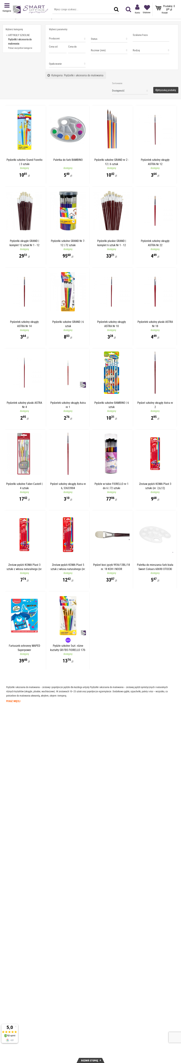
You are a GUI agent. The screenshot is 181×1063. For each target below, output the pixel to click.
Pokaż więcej (13, 701)
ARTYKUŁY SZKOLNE (19, 35)
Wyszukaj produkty (167, 90)
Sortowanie (117, 83)
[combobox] (67, 37)
